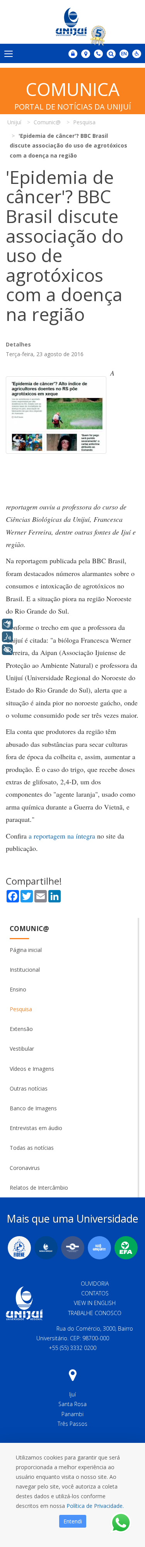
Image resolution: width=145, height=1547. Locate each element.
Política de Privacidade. (95, 1505)
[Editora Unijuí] (46, 1247)
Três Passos (72, 1423)
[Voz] (7, 636)
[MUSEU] (72, 1247)
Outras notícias (29, 1088)
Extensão (21, 1028)
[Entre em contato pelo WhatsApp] (120, 1522)
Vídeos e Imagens (32, 1068)
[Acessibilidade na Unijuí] (136, 54)
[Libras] (7, 624)
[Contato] (98, 54)
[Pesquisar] (111, 54)
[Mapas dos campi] (85, 54)
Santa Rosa (72, 1404)
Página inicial (26, 950)
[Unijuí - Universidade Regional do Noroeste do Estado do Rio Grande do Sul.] (73, 22)
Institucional (25, 969)
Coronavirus (25, 1167)
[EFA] (126, 1247)
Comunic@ (29, 928)
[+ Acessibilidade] (7, 649)
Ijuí (72, 1394)
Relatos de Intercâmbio (39, 1187)
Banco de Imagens (33, 1108)
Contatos (95, 1293)
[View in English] (123, 54)
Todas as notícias (32, 1147)
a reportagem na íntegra (62, 835)
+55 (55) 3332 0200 (72, 1347)
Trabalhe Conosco (94, 1313)
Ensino (18, 989)
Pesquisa (21, 1009)
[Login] (72, 54)
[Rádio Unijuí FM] (99, 1247)
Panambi (72, 1414)
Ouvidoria (95, 1283)
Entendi (72, 1521)
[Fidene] (19, 1247)
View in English (95, 1303)
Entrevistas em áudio (36, 1128)
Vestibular (22, 1048)
